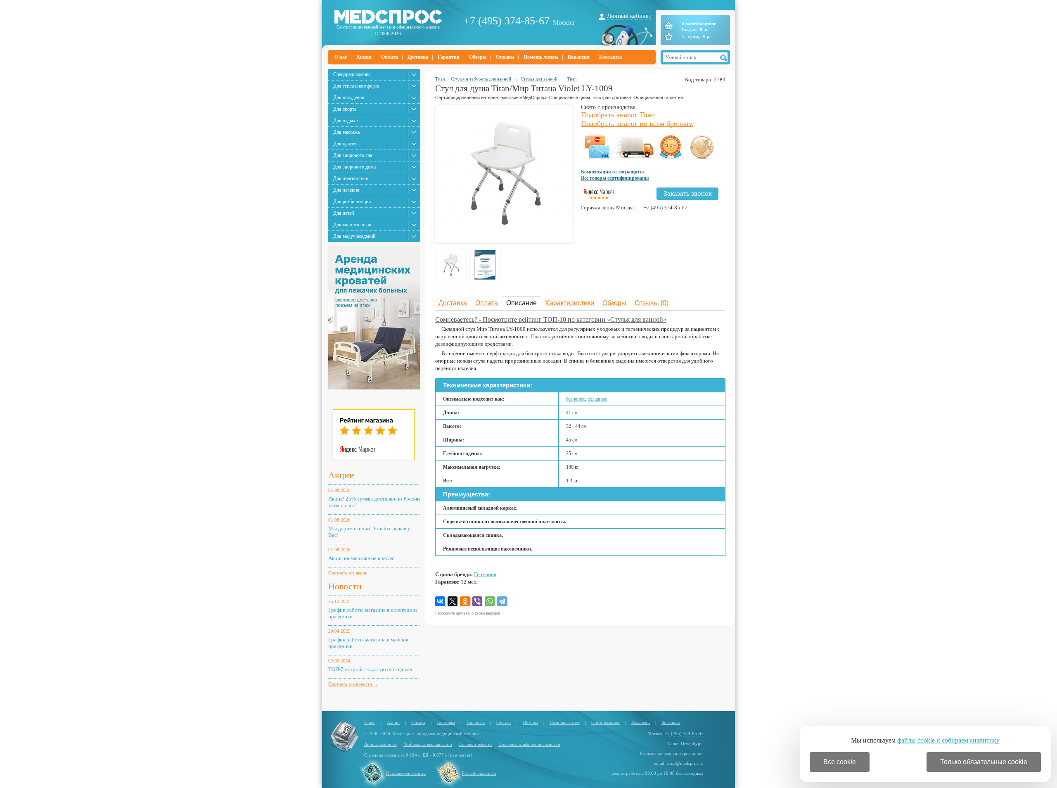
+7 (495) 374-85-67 (507, 21)
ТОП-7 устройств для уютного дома (370, 669)
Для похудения (348, 97)
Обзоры (477, 57)
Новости (345, 586)
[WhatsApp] (490, 601)
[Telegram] (502, 601)
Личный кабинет (629, 15)
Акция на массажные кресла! (361, 558)
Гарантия (449, 57)
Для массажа (346, 132)
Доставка (418, 57)
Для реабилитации (352, 201)
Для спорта (344, 109)
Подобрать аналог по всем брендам (637, 123)
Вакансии (579, 57)
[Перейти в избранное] (668, 36)
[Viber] (477, 601)
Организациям (605, 722)
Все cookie (839, 761)
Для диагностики (350, 178)
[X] (453, 601)
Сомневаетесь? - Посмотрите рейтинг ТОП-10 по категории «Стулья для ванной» (550, 319)
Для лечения (346, 190)
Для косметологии (352, 225)
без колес (575, 399)
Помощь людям (541, 57)
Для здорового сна (352, 155)
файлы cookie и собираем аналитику (948, 740)
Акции (364, 57)
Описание (521, 302)
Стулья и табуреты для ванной (481, 78)
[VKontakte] (440, 601)
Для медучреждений (354, 236)
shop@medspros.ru (685, 763)
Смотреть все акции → (350, 572)
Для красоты (346, 144)
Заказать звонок (688, 193)
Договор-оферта (475, 744)
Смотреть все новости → (353, 683)
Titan (440, 78)
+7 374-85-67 (665, 207)
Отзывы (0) (651, 302)
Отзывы (505, 57)
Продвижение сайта (406, 773)
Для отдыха (345, 120)
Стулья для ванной (539, 78)
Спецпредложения (352, 74)
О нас (340, 57)
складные (597, 399)
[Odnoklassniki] (465, 601)
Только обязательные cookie (983, 761)
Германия (485, 574)
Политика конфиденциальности (529, 744)
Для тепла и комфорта (356, 86)
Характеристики (569, 302)
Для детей (343, 213)
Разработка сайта (479, 773)
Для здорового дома (354, 167)
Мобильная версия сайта (427, 744)
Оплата (389, 57)
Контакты (610, 57)
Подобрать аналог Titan (618, 115)
